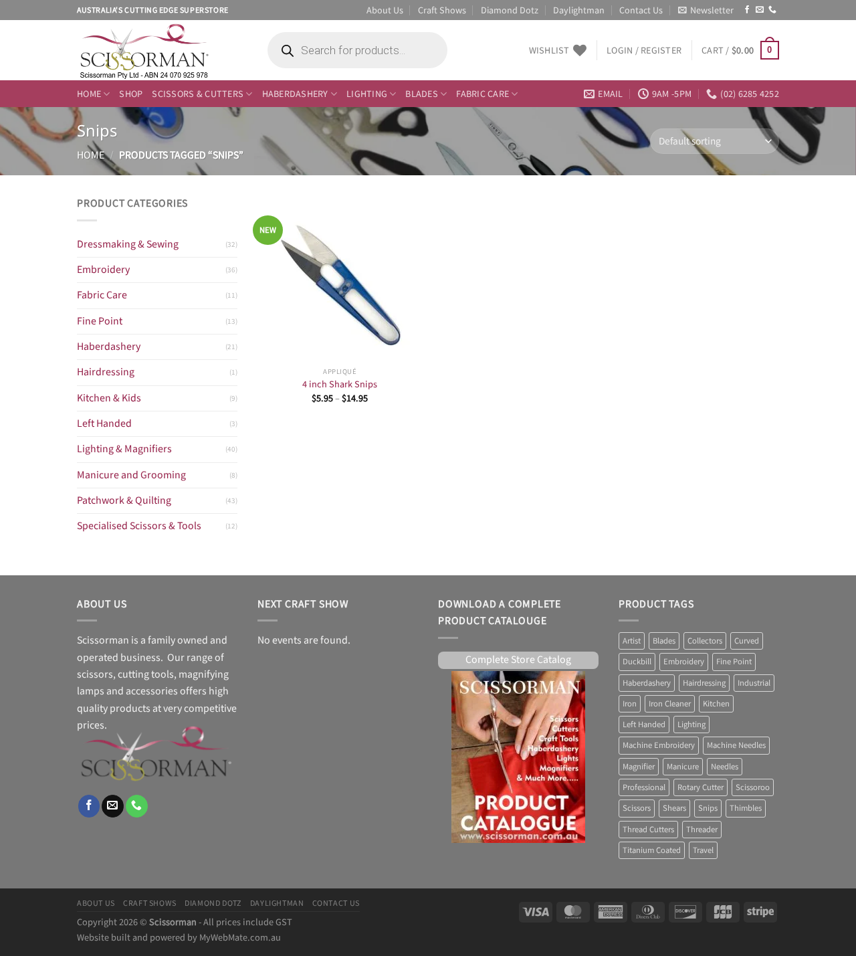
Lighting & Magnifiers (124, 449)
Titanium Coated (652, 850)
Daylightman (579, 9)
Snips (708, 808)
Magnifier (639, 766)
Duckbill (637, 661)
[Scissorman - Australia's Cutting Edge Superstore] (159, 50)
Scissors (637, 808)
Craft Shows (442, 9)
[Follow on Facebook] (747, 10)
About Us (384, 9)
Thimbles (746, 808)
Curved (746, 641)
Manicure (683, 766)
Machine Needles (736, 745)
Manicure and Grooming (131, 475)
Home (89, 93)
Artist (632, 641)
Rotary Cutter (700, 787)
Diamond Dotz (509, 9)
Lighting (366, 93)
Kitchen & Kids (109, 398)
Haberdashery (295, 93)
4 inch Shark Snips (339, 385)
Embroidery (103, 270)
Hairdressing (105, 372)
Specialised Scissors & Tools (139, 526)
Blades (421, 93)
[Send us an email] (760, 10)
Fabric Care (482, 93)
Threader (702, 829)
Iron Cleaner (670, 703)
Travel (703, 850)
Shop (130, 93)
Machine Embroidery (659, 745)
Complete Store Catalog (518, 660)
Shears (674, 808)
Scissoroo (753, 787)
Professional (644, 787)
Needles (724, 766)
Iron (630, 703)
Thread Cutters (648, 829)
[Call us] (772, 10)
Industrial (754, 683)
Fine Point (99, 321)
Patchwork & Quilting (124, 501)
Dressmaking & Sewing (128, 244)
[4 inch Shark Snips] (340, 278)
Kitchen (716, 703)
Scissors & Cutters (197, 93)
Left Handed (104, 424)
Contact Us (641, 9)
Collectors (704, 641)
